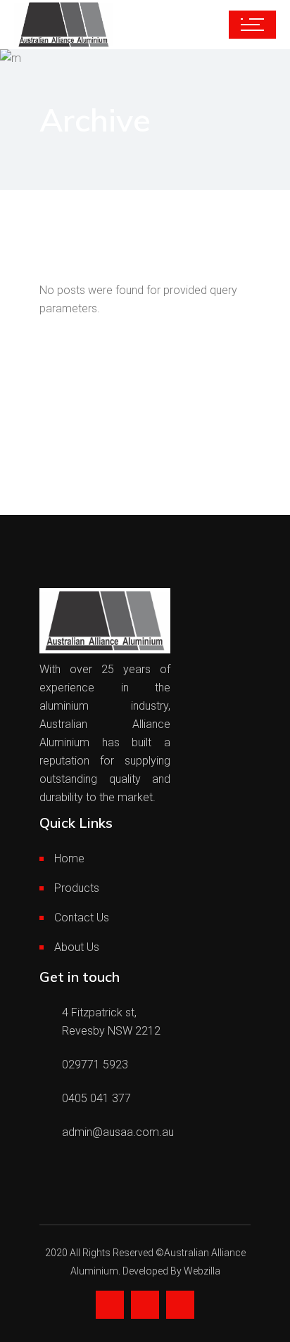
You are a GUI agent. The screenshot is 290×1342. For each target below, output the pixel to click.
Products (76, 888)
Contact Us (81, 917)
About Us (76, 947)
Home (69, 858)
